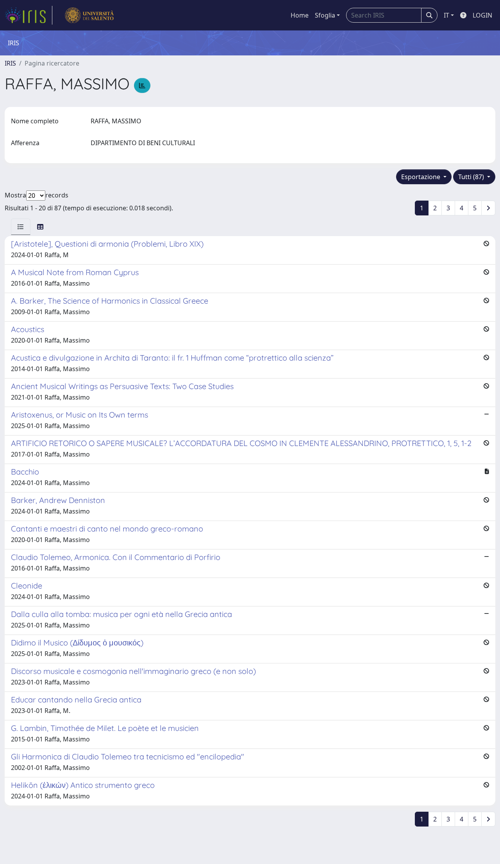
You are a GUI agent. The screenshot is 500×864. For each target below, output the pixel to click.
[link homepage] (28, 15)
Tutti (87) (472, 176)
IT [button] (446, 15)
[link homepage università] (89, 15)
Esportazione (421, 176)
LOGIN (482, 15)
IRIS (10, 63)
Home (300, 15)
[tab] (20, 227)
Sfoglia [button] (325, 15)
